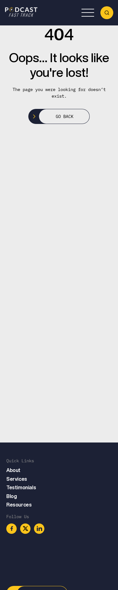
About (13, 470)
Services (16, 478)
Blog (11, 496)
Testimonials (21, 487)
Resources (18, 504)
